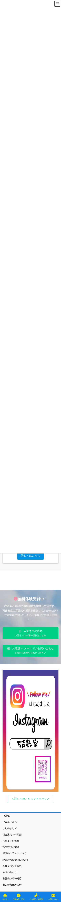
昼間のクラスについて (14, 853)
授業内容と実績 (19, 899)
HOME (6, 815)
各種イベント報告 (12, 866)
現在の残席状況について (16, 859)
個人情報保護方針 (12, 884)
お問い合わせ (10, 872)
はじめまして (10, 828)
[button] (30, 555)
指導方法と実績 (11, 847)
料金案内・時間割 (12, 834)
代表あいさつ (10, 822)
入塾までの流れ (11, 840)
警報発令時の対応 (12, 878)
